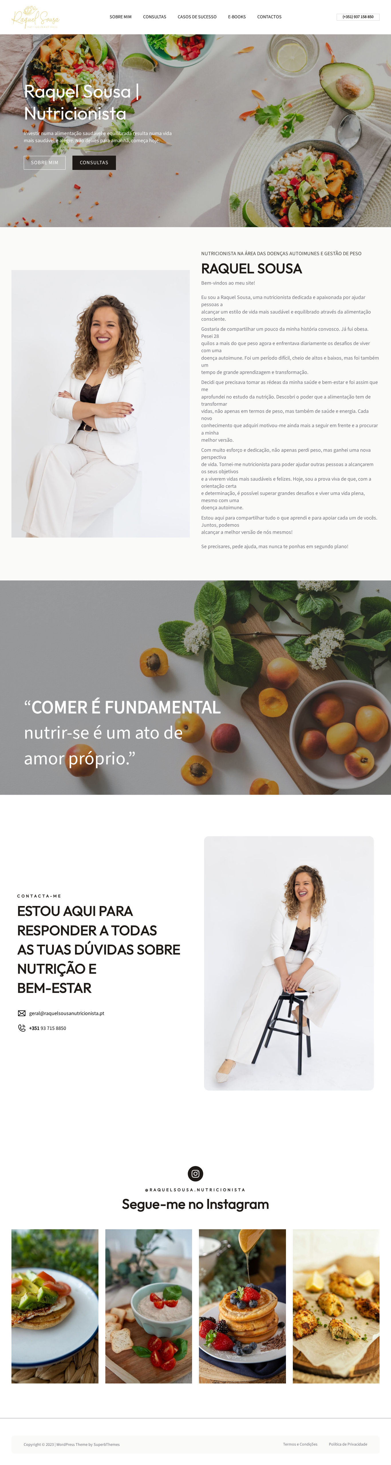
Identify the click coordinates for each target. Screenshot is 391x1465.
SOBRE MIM (44, 162)
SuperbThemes (107, 1445)
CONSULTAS (94, 162)
